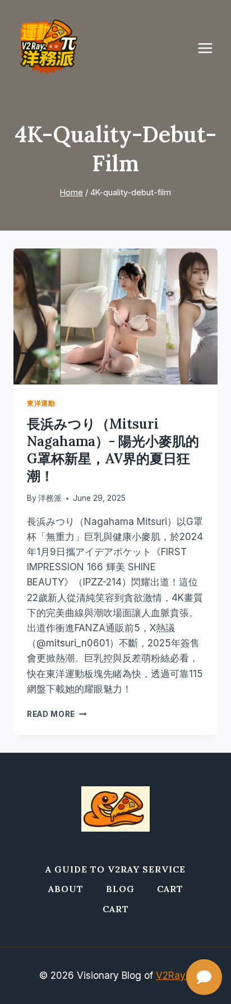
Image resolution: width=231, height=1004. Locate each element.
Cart (170, 888)
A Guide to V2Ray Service (115, 869)
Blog (120, 888)
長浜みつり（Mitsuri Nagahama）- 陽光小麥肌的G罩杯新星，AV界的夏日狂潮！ (113, 450)
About (66, 888)
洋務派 (50, 498)
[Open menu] (210, 47)
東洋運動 (41, 403)
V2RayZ (174, 975)
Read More (57, 714)
